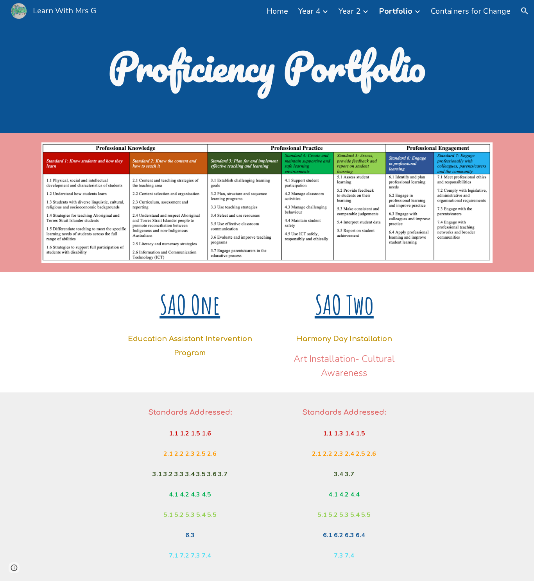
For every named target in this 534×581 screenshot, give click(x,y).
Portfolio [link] (395, 11)
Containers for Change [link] (471, 11)
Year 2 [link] (349, 11)
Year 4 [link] (309, 11)
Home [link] (277, 11)
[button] (524, 11)
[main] (267, 67)
